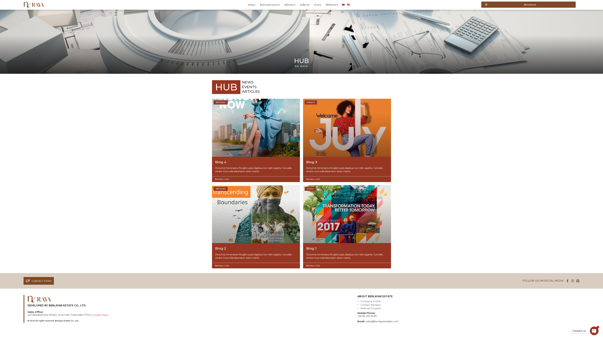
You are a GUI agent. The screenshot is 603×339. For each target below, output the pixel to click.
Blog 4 (220, 162)
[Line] (577, 280)
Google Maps (100, 314)
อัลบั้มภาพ (304, 4)
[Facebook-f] (567, 280)
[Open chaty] (594, 331)
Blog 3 (311, 162)
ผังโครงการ (290, 4)
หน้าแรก (251, 4)
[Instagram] (572, 280)
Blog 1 (311, 248)
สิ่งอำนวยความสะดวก (270, 4)
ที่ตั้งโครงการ (332, 4)
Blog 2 (220, 248)
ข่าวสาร (317, 4)
